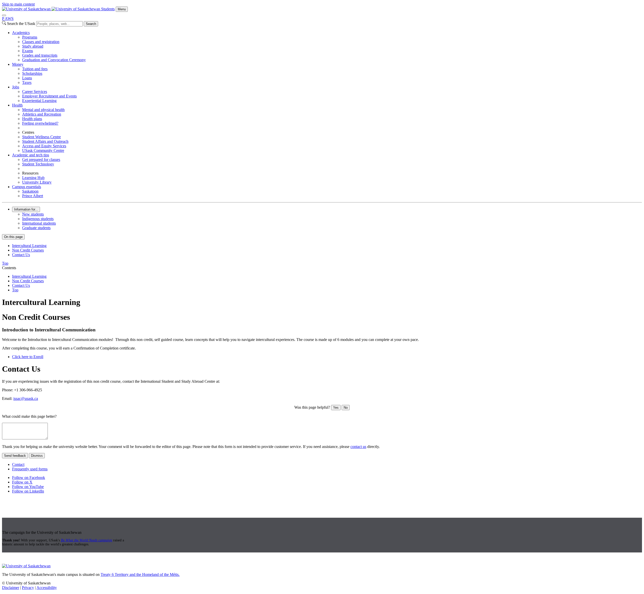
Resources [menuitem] (30, 173)
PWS (8, 18)
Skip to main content (18, 4)
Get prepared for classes (41, 159)
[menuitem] (327, 46)
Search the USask (21, 23)
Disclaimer (10, 587)
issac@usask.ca (25, 398)
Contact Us (21, 255)
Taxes (26, 82)
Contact (18, 464)
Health (17, 105)
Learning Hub (33, 178)
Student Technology (38, 164)
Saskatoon (30, 191)
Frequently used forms (30, 469)
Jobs (15, 87)
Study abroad (32, 46)
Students (108, 9)
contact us (358, 446)
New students (33, 214)
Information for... (26, 209)
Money (17, 64)
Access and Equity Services (44, 146)
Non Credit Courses (28, 250)
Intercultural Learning (29, 245)
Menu (122, 9)
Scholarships (32, 73)
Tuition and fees (35, 69)
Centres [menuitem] (28, 132)
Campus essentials (26, 187)
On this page (13, 237)
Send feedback (15, 456)
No (346, 407)
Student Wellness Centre (41, 137)
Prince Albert (32, 196)
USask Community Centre (43, 150)
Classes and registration (40, 42)
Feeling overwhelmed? (40, 123)
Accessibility (46, 587)
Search (91, 24)
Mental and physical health (43, 110)
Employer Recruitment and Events (49, 96)
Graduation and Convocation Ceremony (54, 60)
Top (15, 290)
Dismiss (37, 456)
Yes (336, 407)
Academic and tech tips (30, 155)
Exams (27, 51)
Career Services (34, 91)
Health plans (32, 119)
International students (39, 223)
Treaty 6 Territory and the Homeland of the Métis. (140, 574)
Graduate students (36, 228)
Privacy (28, 587)
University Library (37, 182)
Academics (21, 32)
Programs (29, 37)
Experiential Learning (39, 100)
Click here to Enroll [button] (27, 357)
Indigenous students (38, 219)
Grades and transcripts (39, 55)
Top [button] (5, 263)
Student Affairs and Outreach (45, 141)
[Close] (4, 15)
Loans (27, 78)
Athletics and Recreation (41, 114)
